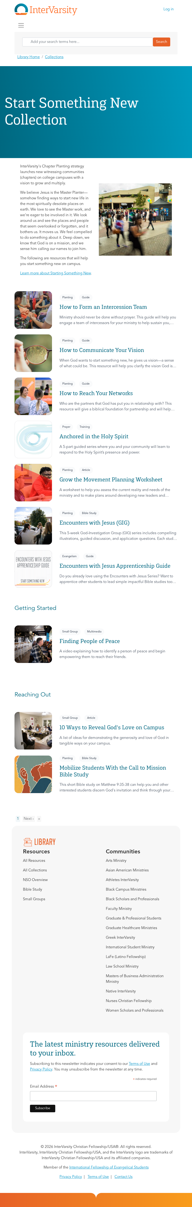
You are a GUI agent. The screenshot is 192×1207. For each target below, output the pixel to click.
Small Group (70, 631)
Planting (67, 297)
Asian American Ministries (127, 870)
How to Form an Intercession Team (103, 306)
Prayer (66, 427)
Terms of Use (139, 1064)
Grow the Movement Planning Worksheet (110, 479)
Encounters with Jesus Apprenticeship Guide (114, 565)
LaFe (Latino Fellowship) (126, 957)
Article (86, 470)
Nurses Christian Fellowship (129, 1001)
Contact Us (123, 1177)
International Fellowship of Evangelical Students (109, 1167)
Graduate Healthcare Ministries (131, 928)
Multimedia (94, 631)
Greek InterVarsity (120, 938)
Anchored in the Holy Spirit (93, 436)
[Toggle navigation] (21, 25)
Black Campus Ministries (126, 890)
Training (85, 427)
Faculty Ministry (119, 909)
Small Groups (34, 899)
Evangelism (69, 556)
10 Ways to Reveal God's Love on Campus (111, 727)
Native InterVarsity (121, 991)
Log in (168, 9)
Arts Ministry (116, 861)
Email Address (43, 1087)
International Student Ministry (130, 947)
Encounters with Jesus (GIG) (94, 522)
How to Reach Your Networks (96, 393)
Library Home (28, 57)
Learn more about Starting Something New (55, 273)
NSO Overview (35, 880)
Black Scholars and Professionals (132, 899)
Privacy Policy (41, 1069)
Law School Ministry (122, 967)
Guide (86, 297)
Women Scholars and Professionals (134, 1011)
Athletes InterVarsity (122, 880)
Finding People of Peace (89, 641)
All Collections (35, 870)
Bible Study (89, 513)
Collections (54, 57)
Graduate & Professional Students (133, 918)
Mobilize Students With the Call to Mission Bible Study (112, 771)
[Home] (48, 9)
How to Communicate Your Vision (101, 350)
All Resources (34, 861)
